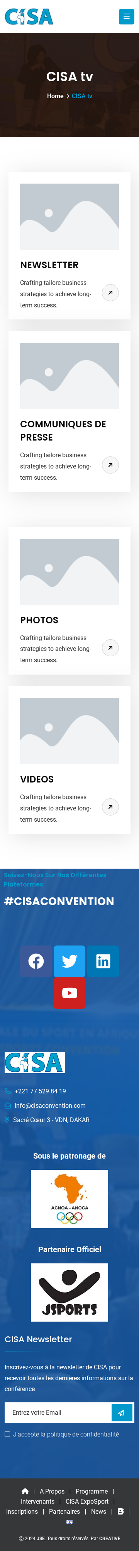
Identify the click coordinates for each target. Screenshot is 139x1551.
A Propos (52, 1491)
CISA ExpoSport (87, 1501)
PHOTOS (39, 620)
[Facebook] (36, 961)
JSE (41, 1538)
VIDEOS (37, 779)
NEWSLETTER (49, 264)
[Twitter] (69, 961)
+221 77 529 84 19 (40, 1091)
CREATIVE (109, 1538)
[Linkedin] (103, 961)
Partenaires (64, 1511)
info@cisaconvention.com (50, 1105)
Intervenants (37, 1501)
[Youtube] (69, 993)
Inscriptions (22, 1511)
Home (55, 96)
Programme (92, 1491)
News (98, 1511)
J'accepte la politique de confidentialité (66, 1434)
